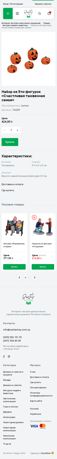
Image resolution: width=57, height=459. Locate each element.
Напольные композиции (9, 437)
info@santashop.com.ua (16, 330)
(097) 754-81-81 (12, 340)
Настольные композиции (9, 400)
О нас (32, 372)
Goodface (46, 453)
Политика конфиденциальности (41, 394)
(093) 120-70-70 (12, 337)
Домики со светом (12, 385)
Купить (10, 142)
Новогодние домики (13, 422)
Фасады (7, 380)
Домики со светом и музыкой (13, 373)
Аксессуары (9, 417)
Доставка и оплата (12, 184)
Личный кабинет (38, 387)
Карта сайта (36, 401)
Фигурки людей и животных (12, 392)
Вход (5, 4)
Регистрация (16, 4)
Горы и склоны (10, 406)
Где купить (8, 190)
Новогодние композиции (9, 429)
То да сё (7, 444)
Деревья (7, 412)
